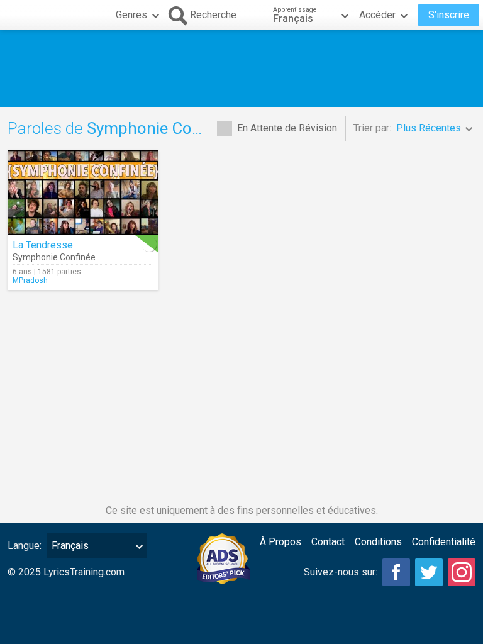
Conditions (378, 542)
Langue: (25, 546)
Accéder (377, 15)
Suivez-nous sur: (340, 572)
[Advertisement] (241, 68)
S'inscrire (448, 15)
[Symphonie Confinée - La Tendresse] (83, 192)
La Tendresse (43, 245)
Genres (131, 15)
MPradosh (30, 280)
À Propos (280, 542)
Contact (328, 542)
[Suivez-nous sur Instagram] (461, 572)
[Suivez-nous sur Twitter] (429, 572)
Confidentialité (443, 542)
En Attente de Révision (287, 128)
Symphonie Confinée (54, 257)
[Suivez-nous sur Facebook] (396, 572)
